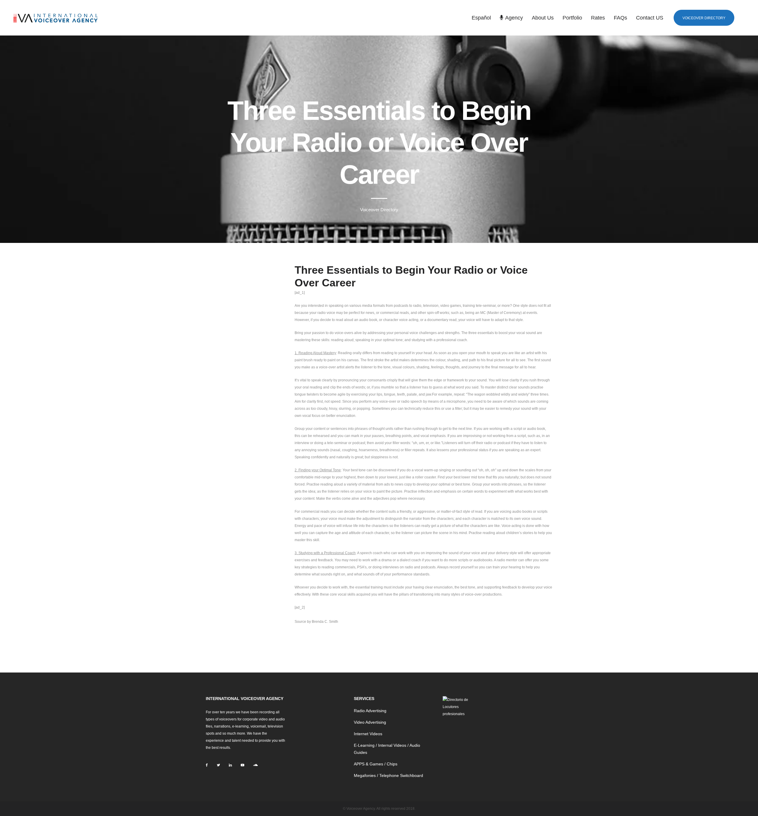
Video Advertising (370, 722)
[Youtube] (242, 765)
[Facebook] (207, 765)
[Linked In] (230, 765)
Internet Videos (368, 733)
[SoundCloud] (255, 765)
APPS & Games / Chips (375, 764)
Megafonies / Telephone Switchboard (388, 775)
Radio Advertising (370, 710)
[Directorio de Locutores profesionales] (457, 707)
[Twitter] (218, 765)
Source (300, 622)
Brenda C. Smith (325, 622)
